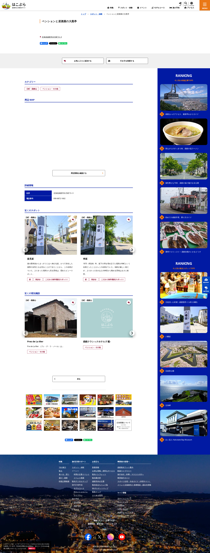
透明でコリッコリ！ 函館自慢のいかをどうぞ (183, 252)
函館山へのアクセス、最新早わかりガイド (182, 114)
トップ (83, 14)
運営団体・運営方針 (96, 524)
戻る (78, 379)
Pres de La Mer (35, 341)
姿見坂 (30, 258)
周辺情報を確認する (79, 173)
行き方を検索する (127, 61)
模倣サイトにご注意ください (105, 520)
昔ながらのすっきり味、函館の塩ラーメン (182, 148)
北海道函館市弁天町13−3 (52, 37)
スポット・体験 (96, 14)
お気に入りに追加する (83, 61)
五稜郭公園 (169, 371)
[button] (25, 249)
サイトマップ (111, 524)
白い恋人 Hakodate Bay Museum (178, 440)
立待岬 (168, 405)
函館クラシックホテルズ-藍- (97, 341)
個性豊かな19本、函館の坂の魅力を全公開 (182, 183)
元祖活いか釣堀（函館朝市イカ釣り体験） (182, 302)
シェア (44, 43)
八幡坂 (168, 336)
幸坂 (85, 258)
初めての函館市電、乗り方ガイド (178, 217)
